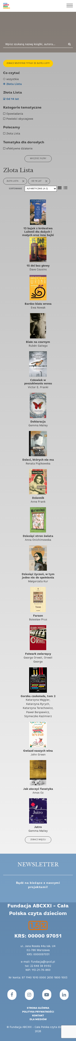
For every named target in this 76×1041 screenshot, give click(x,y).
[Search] (67, 44)
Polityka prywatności (38, 1012)
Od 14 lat (12, 99)
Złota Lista (14, 84)
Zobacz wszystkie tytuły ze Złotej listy (28, 63)
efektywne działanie (19, 148)
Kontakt (38, 1015)
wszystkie (12, 79)
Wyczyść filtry (38, 158)
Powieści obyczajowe (19, 119)
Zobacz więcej (38, 839)
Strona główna (38, 1008)
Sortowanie (16, 189)
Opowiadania (14, 114)
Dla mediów (38, 1019)
